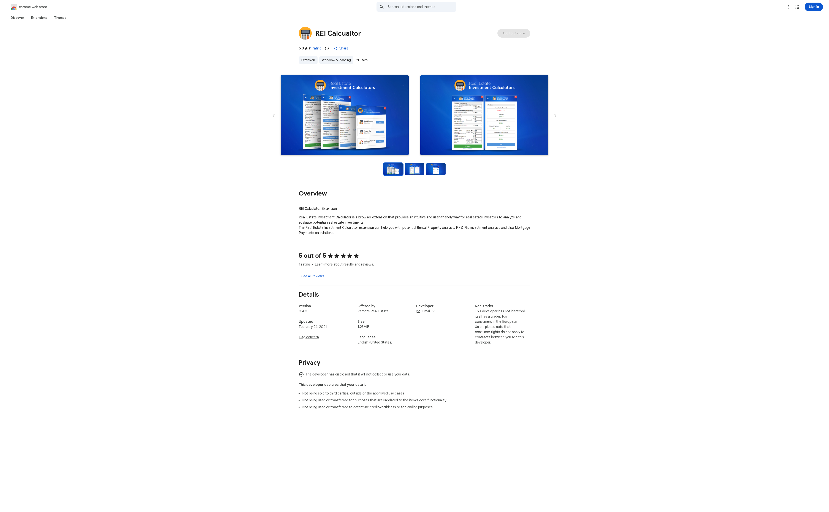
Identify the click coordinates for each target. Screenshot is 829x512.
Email (426, 311)
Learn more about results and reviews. (344, 264)
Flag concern (309, 337)
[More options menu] (788, 7)
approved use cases (388, 393)
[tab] (17, 18)
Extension (308, 60)
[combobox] (422, 7)
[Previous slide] (273, 115)
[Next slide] (555, 115)
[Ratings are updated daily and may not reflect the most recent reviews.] (327, 48)
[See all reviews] (313, 276)
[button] (797, 7)
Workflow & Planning (336, 60)
